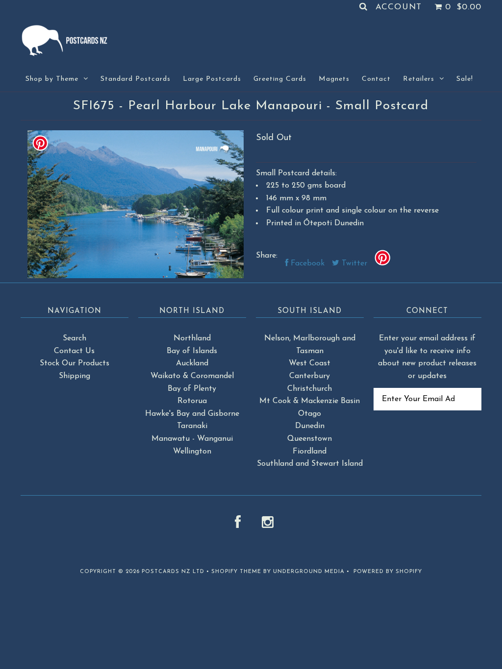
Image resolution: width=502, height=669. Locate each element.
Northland (192, 338)
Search (74, 338)
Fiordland (309, 451)
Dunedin (310, 426)
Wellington (192, 451)
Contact (376, 79)
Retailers (418, 79)
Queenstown (309, 439)
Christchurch (309, 389)
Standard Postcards (135, 79)
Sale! (464, 79)
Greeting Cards (279, 79)
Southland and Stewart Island (310, 464)
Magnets (334, 79)
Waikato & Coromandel (192, 376)
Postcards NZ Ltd (173, 571)
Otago (309, 414)
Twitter (353, 263)
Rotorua (192, 401)
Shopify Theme (236, 571)
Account (399, 7)
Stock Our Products (74, 363)
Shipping (74, 376)
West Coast (309, 363)
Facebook (306, 263)
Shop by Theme (51, 79)
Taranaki (192, 426)
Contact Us (74, 351)
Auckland (192, 363)
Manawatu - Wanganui (192, 439)
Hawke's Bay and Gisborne (192, 414)
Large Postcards (212, 79)
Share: (266, 256)
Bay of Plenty (192, 389)
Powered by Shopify (387, 571)
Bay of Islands (192, 351)
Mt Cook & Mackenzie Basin (309, 401)
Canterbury (309, 376)
